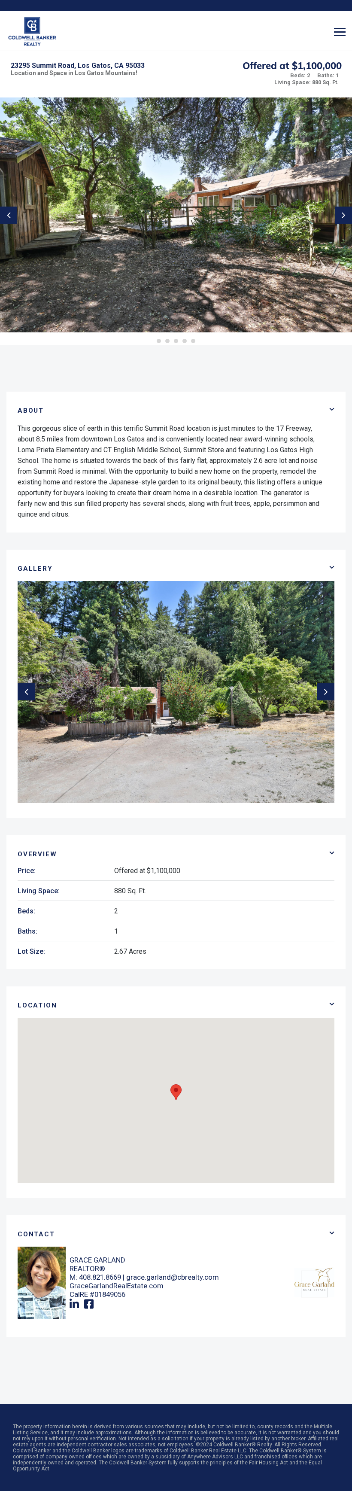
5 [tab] (193, 341)
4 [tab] (184, 341)
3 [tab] (176, 341)
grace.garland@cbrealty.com (172, 1277)
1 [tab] (159, 341)
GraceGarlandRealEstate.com (117, 1285)
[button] (176, 1092)
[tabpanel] (176, 214)
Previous (8, 215)
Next (343, 215)
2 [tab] (167, 341)
